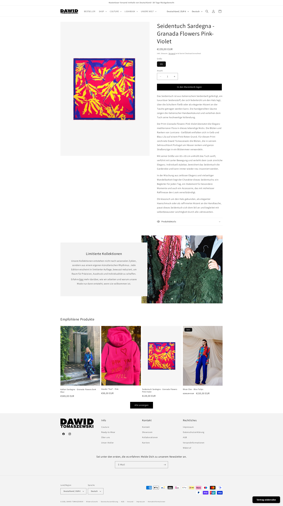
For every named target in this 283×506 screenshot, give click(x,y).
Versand (172, 53)
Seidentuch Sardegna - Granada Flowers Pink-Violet (159, 390)
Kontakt (146, 427)
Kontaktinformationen (156, 502)
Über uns (105, 437)
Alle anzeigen (142, 405)
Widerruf (187, 447)
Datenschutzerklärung (193, 432)
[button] (102, 11)
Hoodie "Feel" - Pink (110, 389)
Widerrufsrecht (92, 502)
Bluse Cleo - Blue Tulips (193, 389)
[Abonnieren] (164, 464)
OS (161, 64)
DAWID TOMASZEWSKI (74, 502)
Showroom (147, 432)
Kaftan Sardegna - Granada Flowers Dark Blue (78, 390)
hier (81, 279)
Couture (105, 427)
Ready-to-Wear (108, 432)
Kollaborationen (150, 437)
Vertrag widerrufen (266, 499)
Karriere (146, 442)
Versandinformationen (193, 442)
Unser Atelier (107, 442)
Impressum (188, 427)
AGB (185, 437)
